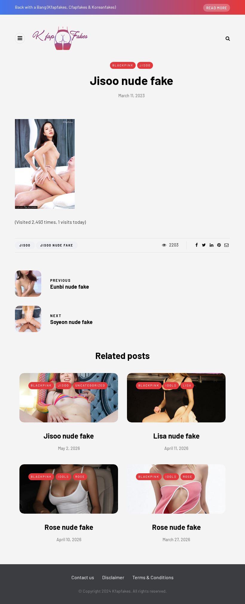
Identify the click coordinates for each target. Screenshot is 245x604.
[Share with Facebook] (196, 245)
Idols (171, 385)
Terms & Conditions (153, 577)
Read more (216, 8)
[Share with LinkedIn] (211, 245)
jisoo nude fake (56, 245)
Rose (80, 476)
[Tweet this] (204, 245)
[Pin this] (219, 245)
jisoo (24, 245)
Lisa (187, 385)
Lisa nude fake (176, 435)
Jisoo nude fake (69, 435)
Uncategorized (90, 385)
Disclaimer (113, 577)
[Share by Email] (226, 245)
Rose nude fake (69, 527)
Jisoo (145, 65)
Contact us (82, 577)
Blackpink (122, 65)
